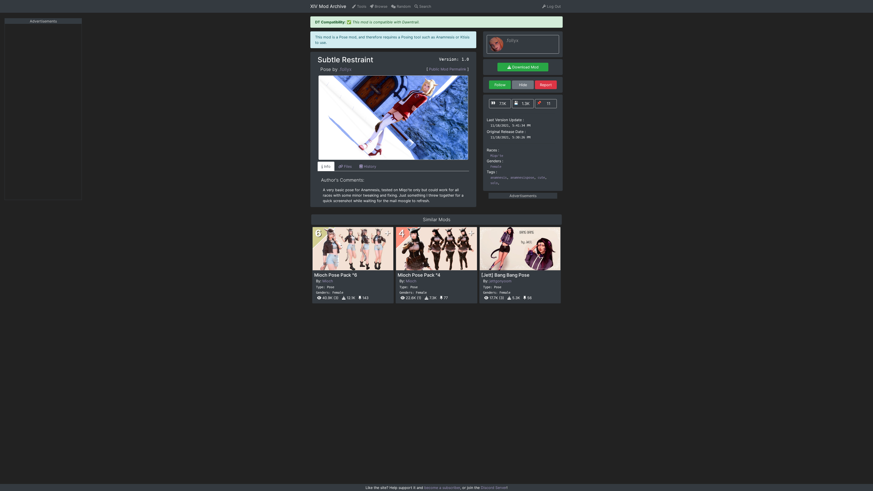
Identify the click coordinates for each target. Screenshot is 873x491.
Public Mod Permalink (447, 69)
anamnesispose (522, 177)
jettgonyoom (500, 281)
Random (403, 6)
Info (327, 166)
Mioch (327, 281)
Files (347, 166)
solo (494, 183)
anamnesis (498, 177)
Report (546, 85)
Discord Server (494, 487)
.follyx (345, 69)
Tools (361, 6)
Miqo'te (496, 156)
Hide (523, 85)
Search (424, 6)
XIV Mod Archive (328, 6)
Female (495, 166)
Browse (380, 6)
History (369, 166)
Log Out (553, 6)
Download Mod (525, 67)
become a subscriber (442, 487)
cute (541, 177)
